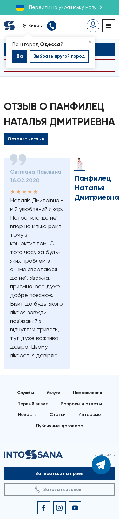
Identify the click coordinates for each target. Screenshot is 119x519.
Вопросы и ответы (81, 404)
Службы (25, 392)
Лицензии (101, 454)
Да (19, 56)
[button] (35, 25)
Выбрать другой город (59, 56)
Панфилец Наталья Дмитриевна (96, 187)
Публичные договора (59, 426)
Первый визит (32, 404)
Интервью (89, 414)
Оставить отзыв (26, 138)
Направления (87, 392)
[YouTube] (75, 507)
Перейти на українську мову (62, 7)
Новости (27, 414)
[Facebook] (43, 507)
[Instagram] (59, 507)
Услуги (53, 392)
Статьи (58, 414)
